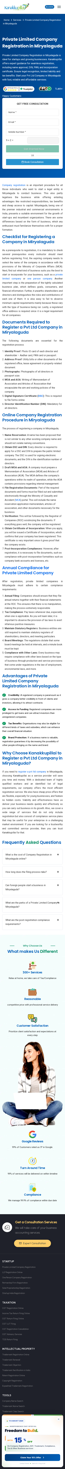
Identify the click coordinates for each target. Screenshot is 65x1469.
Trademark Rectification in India (16, 1370)
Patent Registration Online (13, 1375)
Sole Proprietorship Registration (16, 1288)
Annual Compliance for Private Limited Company (28, 570)
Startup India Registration (13, 1293)
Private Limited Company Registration (19, 1267)
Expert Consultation (34, 1243)
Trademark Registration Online (15, 1354)
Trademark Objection (11, 1365)
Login (50, 7)
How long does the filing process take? (32, 872)
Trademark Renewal (11, 1360)
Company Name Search (12, 1401)
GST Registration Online (12, 1308)
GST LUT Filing (9, 1324)
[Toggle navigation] (59, 7)
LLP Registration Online (12, 1272)
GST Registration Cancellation (15, 1329)
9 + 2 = (9, 140)
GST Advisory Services (12, 1334)
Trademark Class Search (13, 1411)
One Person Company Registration (17, 1277)
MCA (17, 500)
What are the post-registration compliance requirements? (32, 921)
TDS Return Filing (10, 1339)
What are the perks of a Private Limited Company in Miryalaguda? (32, 904)
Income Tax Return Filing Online (16, 1313)
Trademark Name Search (13, 1406)
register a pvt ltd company (32, 771)
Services (17, 20)
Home (7, 20)
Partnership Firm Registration (15, 1283)
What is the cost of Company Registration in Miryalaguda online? (32, 856)
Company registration (13, 185)
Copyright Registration (12, 1381)
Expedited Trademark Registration (17, 1386)
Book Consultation (34, 162)
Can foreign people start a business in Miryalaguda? (32, 887)
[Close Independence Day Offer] (58, 1419)
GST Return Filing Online (13, 1318)
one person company (39, 278)
